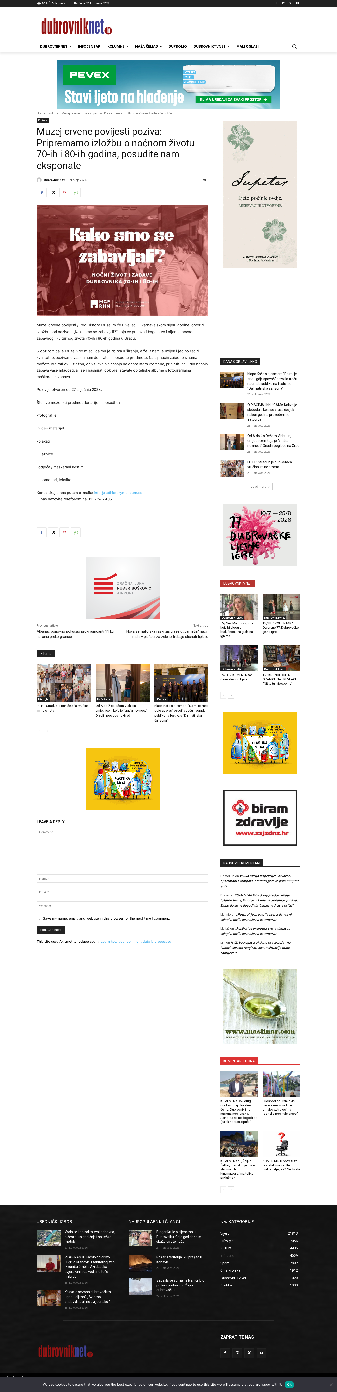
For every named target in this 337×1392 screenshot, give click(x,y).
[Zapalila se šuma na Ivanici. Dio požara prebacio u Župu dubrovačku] (140, 1286)
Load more (258, 486)
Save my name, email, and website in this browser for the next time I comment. (106, 918)
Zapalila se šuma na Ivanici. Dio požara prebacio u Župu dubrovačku (180, 1285)
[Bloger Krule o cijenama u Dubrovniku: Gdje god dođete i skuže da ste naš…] (140, 1238)
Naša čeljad (104, 699)
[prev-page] (40, 731)
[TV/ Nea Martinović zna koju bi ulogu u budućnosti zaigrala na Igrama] (239, 607)
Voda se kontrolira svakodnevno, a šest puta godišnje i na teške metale (90, 1236)
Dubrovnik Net (54, 180)
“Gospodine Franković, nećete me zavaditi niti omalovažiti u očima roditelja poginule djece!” (280, 1107)
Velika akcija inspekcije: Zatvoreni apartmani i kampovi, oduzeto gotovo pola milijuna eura (259, 881)
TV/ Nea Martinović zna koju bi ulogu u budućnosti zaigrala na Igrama (236, 629)
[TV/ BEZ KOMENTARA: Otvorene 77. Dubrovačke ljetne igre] (281, 607)
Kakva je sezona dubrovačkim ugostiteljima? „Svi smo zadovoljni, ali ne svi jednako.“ (88, 1297)
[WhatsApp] (76, 192)
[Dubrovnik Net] (40, 179)
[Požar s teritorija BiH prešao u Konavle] (140, 1263)
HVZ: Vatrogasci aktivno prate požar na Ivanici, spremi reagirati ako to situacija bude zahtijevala (255, 947)
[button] (294, 46)
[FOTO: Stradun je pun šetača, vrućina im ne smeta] (64, 683)
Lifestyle (43, 699)
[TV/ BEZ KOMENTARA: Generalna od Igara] (239, 658)
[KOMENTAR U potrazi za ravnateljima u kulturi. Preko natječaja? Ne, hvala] (281, 1144)
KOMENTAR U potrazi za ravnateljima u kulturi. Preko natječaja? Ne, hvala (281, 1165)
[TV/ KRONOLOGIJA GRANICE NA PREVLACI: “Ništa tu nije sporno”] (281, 658)
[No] (330, 1384)
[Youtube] (297, 3)
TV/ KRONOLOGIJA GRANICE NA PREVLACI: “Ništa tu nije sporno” (280, 679)
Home (41, 113)
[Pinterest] (64, 192)
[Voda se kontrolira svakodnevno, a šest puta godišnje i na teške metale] (49, 1238)
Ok (289, 1384)
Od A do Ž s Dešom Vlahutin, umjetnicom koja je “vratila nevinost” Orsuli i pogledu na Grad (121, 710)
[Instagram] (284, 3)
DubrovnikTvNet (232, 617)
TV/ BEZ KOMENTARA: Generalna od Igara (236, 677)
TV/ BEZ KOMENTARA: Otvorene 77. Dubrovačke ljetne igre (281, 627)
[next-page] (48, 731)
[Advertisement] (260, 306)
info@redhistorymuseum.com (120, 492)
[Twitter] (290, 3)
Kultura (53, 113)
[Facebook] (277, 3)
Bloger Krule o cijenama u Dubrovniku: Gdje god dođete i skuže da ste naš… (179, 1236)
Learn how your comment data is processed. (136, 941)
